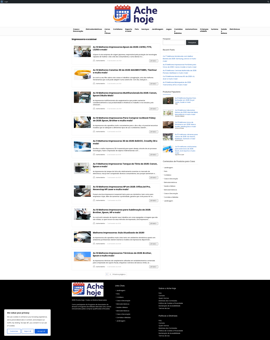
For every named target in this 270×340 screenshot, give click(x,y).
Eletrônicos (235, 29)
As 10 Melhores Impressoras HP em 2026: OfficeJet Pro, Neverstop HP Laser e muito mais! (122, 188)
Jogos (168, 29)
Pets (137, 29)
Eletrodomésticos (94, 29)
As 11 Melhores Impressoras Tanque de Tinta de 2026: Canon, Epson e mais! (125, 165)
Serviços (145, 29)
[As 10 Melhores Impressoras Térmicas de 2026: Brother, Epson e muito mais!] (82, 253)
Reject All (27, 331)
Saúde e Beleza (224, 31)
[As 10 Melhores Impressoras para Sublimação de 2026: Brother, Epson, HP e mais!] (82, 210)
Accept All (41, 331)
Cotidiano (117, 29)
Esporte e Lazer (128, 30)
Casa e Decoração (78, 30)
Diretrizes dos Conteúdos (168, 301)
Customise (14, 331)
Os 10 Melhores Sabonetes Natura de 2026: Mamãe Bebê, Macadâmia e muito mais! (186, 112)
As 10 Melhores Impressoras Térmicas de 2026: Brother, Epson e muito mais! (122, 254)
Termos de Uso (164, 308)
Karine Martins (100, 61)
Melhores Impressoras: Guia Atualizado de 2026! (118, 232)
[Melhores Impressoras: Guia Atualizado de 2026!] (82, 232)
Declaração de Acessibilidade (169, 306)
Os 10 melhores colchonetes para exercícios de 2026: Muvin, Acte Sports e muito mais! (185, 150)
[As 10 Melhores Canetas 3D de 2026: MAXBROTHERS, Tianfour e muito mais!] (82, 70)
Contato (162, 296)
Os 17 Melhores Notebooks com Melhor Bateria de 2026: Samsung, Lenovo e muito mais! (179, 58)
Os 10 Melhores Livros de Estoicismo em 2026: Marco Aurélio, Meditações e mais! (185, 124)
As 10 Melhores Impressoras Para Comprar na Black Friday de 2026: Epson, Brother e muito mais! (124, 119)
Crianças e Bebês (204, 30)
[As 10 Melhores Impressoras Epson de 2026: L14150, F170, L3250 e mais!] (82, 47)
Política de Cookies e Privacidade (171, 303)
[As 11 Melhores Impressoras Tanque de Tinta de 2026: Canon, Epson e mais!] (82, 164)
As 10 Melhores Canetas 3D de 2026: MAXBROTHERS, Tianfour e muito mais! (125, 71)
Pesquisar (166, 39)
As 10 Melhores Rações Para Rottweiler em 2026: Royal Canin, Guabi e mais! (185, 100)
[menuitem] (2, 1)
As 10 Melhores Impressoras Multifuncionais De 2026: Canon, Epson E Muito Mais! (125, 94)
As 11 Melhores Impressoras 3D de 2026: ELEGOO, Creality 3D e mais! (125, 142)
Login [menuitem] (6, 2)
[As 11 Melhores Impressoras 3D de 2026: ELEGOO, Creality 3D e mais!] (82, 141)
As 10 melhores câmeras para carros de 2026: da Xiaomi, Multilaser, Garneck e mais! (186, 136)
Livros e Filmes (107, 31)
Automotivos (191, 29)
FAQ (160, 293)
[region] (27, 322)
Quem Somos (164, 298)
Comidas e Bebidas (178, 31)
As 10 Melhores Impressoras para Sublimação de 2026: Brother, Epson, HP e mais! (122, 211)
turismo (214, 29)
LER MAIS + (153, 61)
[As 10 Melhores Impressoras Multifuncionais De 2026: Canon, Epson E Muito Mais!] (82, 93)
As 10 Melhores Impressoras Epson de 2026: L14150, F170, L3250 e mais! (122, 48)
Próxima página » (119, 274)
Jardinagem (157, 29)
